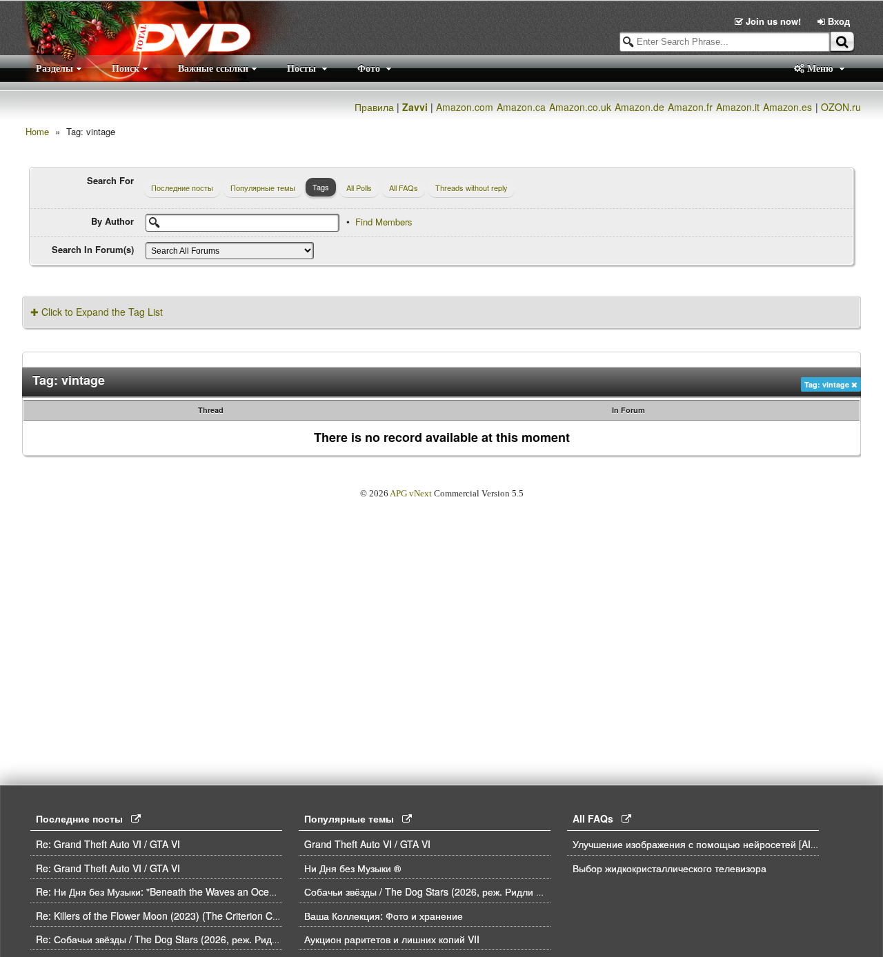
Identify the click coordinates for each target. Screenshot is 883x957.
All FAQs (403, 187)
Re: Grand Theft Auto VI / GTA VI (108, 844)
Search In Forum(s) (93, 249)
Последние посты (182, 187)
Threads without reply (471, 187)
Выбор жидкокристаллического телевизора (669, 868)
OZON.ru (841, 107)
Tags (320, 186)
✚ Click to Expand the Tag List (96, 312)
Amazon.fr (690, 107)
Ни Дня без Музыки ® (352, 868)
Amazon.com (464, 107)
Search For (110, 180)
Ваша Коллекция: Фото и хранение (383, 916)
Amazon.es (787, 107)
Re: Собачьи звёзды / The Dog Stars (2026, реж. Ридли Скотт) (176, 939)
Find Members (384, 221)
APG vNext (411, 493)
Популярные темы (262, 187)
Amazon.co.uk (580, 107)
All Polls (359, 187)
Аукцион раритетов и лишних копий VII (391, 939)
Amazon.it (738, 107)
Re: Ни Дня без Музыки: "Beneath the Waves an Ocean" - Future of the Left (202, 891)
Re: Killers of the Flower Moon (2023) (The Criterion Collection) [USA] (187, 916)
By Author (112, 221)
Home (37, 131)
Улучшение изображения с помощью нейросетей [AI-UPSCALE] (717, 844)
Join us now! (773, 21)
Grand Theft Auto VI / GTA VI (367, 844)
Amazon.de (639, 107)
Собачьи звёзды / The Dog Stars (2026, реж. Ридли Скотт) (435, 891)
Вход (837, 21)
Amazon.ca (521, 107)
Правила (374, 107)
